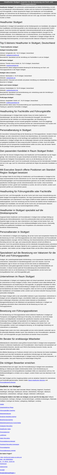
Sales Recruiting (5, 438)
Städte (2, 404)
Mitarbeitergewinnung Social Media (10, 423)
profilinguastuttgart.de (12, 102)
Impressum (3, 463)
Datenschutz (3, 467)
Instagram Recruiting (6, 426)
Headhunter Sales (5, 429)
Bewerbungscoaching (6, 420)
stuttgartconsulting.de (12, 55)
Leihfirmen (3, 435)
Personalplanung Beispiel (7, 441)
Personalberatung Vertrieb (8, 450)
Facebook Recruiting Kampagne (9, 444)
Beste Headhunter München (36, 380)
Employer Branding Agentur (8, 416)
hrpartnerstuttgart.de (12, 65)
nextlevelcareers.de (12, 90)
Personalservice (5, 432)
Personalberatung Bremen (8, 382)
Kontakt (2, 470)
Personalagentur (5, 447)
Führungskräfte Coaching (7, 410)
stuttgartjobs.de (10, 78)
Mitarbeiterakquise (5, 413)
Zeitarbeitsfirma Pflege (6, 407)
